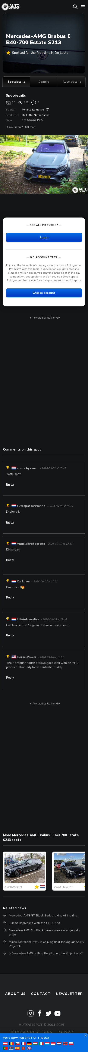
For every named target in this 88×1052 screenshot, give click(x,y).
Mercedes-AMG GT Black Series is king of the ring (43, 915)
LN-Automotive (28, 619)
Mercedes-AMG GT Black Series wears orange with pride (44, 932)
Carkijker (23, 581)
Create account (44, 293)
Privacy (65, 1032)
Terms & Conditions (30, 1032)
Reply (10, 484)
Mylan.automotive (33, 109)
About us (15, 993)
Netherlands (42, 115)
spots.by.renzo (27, 468)
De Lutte (27, 115)
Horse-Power (26, 657)
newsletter (69, 993)
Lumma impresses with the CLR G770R (35, 923)
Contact (41, 993)
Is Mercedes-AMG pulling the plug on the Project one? (45, 953)
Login (44, 237)
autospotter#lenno (31, 506)
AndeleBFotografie (31, 544)
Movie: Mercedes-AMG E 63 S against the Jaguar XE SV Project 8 (46, 944)
